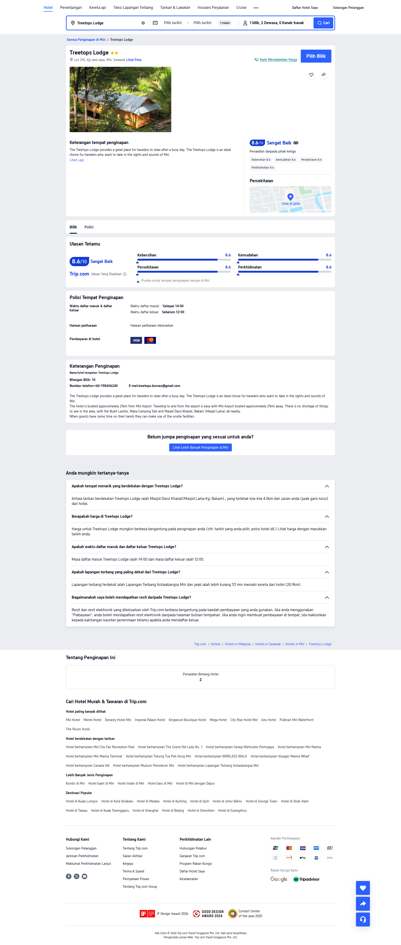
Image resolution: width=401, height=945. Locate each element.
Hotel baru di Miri (160, 783)
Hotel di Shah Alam (295, 801)
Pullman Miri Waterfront (297, 720)
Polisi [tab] (89, 227)
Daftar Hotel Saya (192, 871)
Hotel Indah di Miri (131, 783)
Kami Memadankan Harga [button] (278, 59)
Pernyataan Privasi (136, 879)
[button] (256, 8)
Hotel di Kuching (175, 801)
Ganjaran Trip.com (192, 856)
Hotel (48, 8)
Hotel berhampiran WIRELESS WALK (221, 756)
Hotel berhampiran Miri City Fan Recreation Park (100, 747)
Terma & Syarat (133, 871)
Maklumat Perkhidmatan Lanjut (88, 863)
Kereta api (97, 8)
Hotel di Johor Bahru (227, 801)
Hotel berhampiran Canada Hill (87, 765)
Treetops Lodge (89, 52)
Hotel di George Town (261, 801)
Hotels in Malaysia (238, 644)
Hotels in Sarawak (268, 644)
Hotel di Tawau (76, 810)
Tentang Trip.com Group (140, 886)
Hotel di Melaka (148, 801)
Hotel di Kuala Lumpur (82, 801)
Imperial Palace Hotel (150, 720)
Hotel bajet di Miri (101, 783)
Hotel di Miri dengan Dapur (195, 783)
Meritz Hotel (92, 720)
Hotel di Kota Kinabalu (117, 801)
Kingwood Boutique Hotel (187, 720)
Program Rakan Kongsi (196, 863)
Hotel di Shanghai (145, 810)
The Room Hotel (78, 729)
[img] (120, 99)
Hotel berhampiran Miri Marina (299, 747)
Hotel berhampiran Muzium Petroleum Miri (143, 765)
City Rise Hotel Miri (244, 720)
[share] (363, 904)
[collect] (363, 888)
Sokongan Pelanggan (81, 848)
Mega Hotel (218, 720)
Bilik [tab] (73, 227)
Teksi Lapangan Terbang (133, 8)
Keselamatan (189, 879)
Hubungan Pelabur (193, 848)
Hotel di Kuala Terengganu (110, 810)
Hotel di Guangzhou (232, 810)
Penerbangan (71, 8)
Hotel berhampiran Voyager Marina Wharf (280, 756)
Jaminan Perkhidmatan (82, 856)
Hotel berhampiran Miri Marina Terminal (94, 756)
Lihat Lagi (77, 160)
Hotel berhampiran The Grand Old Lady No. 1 (170, 747)
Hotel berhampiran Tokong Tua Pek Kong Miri (158, 756)
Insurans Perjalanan (213, 8)
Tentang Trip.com (135, 848)
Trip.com (200, 644)
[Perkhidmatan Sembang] (363, 919)
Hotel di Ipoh (199, 801)
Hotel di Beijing (173, 810)
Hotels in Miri (294, 644)
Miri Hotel (73, 720)
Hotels (215, 644)
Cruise (241, 8)
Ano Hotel (268, 720)
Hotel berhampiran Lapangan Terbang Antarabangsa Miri (218, 765)
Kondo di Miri (75, 783)
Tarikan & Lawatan (175, 8)
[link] (305, 8)
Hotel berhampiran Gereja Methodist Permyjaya (240, 747)
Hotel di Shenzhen (201, 810)
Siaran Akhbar (132, 856)
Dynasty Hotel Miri (118, 720)
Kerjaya (128, 863)
